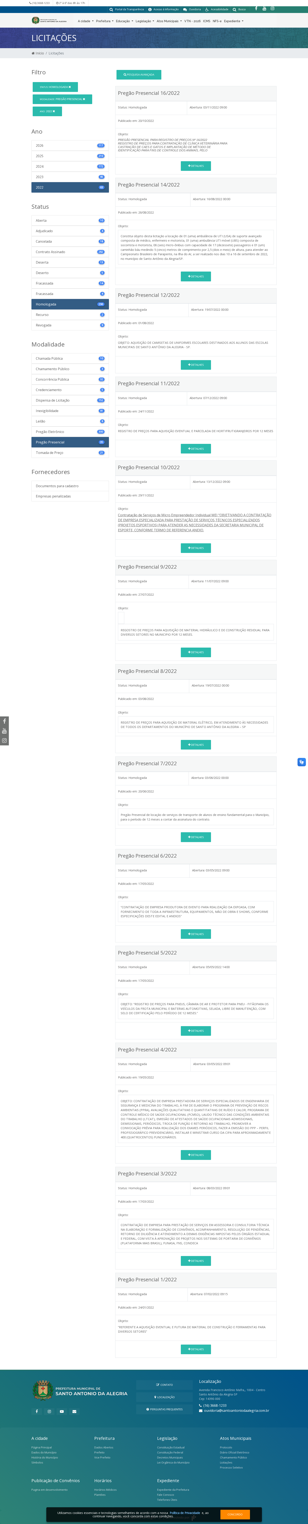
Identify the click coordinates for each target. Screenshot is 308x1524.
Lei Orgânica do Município (173, 1462)
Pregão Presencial (61, 99)
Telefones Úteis (167, 1500)
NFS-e (217, 21)
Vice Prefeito (102, 1457)
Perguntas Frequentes (166, 1409)
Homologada (54, 87)
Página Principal (41, 1447)
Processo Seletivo (231, 1467)
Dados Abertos (103, 1447)
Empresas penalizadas (53, 496)
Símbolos (37, 1462)
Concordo (235, 1514)
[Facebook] (256, 8)
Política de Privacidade (185, 1513)
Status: (123, 107)
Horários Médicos (105, 1490)
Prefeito (99, 1452)
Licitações (226, 1462)
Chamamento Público (233, 1457)
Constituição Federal (170, 1452)
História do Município (44, 1457)
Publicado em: (127, 121)
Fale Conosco (165, 1495)
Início (39, 53)
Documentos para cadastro (57, 486)
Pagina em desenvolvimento (49, 1490)
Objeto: (123, 226)
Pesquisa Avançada (140, 74)
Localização (165, 1397)
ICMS (206, 21)
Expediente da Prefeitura (173, 1490)
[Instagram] (272, 8)
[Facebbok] (36, 1411)
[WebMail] (74, 1411)
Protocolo (226, 1447)
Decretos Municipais (170, 1457)
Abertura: (196, 107)
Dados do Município (44, 1452)
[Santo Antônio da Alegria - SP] (49, 20)
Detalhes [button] (197, 166)
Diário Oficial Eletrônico (234, 1452)
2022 (46, 111)
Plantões (100, 1495)
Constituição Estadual (171, 1447)
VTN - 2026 (192, 21)
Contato (166, 1385)
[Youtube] (264, 8)
